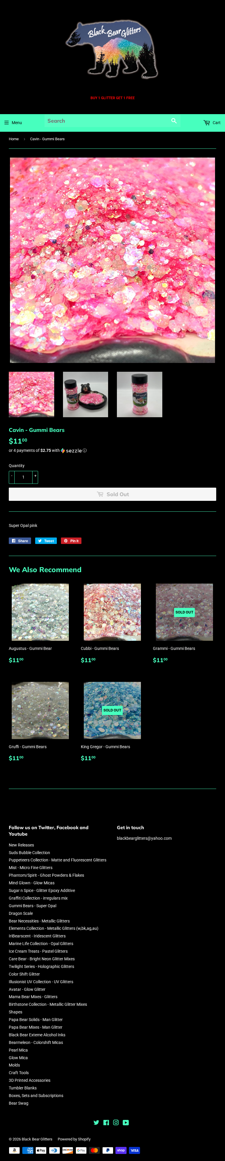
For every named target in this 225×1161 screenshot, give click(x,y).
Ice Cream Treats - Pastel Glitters (38, 951)
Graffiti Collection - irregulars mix (38, 898)
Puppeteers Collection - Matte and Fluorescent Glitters (57, 860)
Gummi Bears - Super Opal (32, 905)
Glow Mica (18, 1057)
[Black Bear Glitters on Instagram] (116, 1123)
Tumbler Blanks (23, 1088)
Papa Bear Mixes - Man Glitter (35, 1027)
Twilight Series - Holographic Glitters (41, 966)
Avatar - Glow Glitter (27, 989)
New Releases (21, 845)
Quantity (17, 465)
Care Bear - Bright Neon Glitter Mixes (42, 958)
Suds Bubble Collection (29, 852)
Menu (17, 122)
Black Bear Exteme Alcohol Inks (37, 1034)
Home (14, 139)
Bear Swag (18, 1103)
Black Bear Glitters (37, 1139)
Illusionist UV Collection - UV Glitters (41, 981)
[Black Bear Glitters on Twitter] (96, 1123)
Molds (14, 1065)
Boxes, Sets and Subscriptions (36, 1095)
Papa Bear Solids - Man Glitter (36, 1019)
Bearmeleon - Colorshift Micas (36, 1042)
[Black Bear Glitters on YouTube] (126, 1123)
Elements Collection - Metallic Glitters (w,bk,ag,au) (53, 928)
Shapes (15, 1012)
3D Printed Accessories (29, 1080)
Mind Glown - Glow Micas (31, 883)
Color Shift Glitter (24, 974)
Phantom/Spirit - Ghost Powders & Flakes (46, 875)
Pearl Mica (18, 1050)
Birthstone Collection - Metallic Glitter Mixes (48, 1004)
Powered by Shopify (74, 1139)
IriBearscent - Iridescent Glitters (37, 936)
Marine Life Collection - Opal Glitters (41, 943)
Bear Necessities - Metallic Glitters (39, 921)
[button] (112, 450)
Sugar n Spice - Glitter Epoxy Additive (42, 890)
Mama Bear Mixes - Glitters (33, 996)
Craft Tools (19, 1072)
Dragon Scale (21, 913)
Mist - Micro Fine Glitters (30, 867)
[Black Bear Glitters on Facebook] (106, 1123)
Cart (216, 122)
